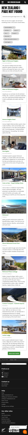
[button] (3, 2)
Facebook (6, 375)
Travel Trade (5, 417)
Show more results (14, 353)
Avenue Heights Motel (8, 119)
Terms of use (5, 400)
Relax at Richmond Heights (10, 89)
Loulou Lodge (6, 335)
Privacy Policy (5, 402)
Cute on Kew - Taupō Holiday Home (12, 183)
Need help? (4, 386)
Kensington (5, 151)
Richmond (5, 215)
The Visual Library (6, 415)
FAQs (3, 393)
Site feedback (5, 384)
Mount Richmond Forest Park (11, 243)
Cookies (4, 404)
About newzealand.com (7, 395)
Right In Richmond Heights (10, 61)
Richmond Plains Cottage (9, 272)
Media (3, 413)
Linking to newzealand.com (8, 398)
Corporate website (6, 421)
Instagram (6, 373)
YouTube (6, 376)
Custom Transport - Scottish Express (13, 303)
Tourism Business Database (8, 423)
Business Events (6, 419)
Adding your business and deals (10, 397)
